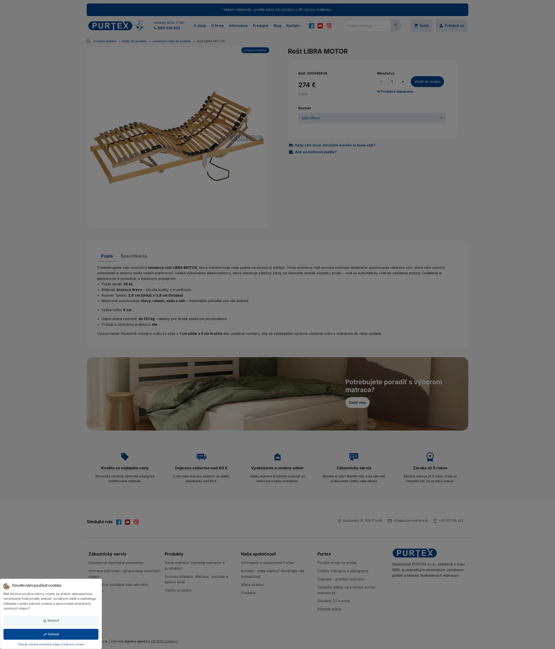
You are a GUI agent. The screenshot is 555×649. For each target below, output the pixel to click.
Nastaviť (51, 621)
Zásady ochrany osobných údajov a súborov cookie (51, 644)
